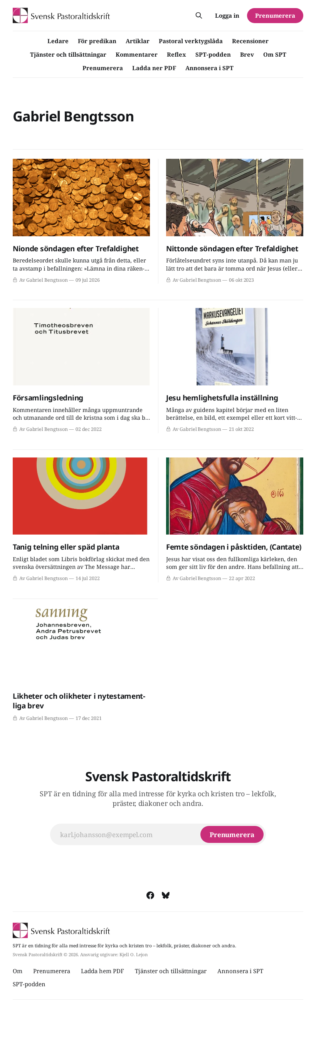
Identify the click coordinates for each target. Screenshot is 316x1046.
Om (17, 971)
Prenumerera (102, 68)
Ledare (58, 41)
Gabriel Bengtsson (73, 116)
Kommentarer (137, 54)
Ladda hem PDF (102, 971)
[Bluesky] (166, 895)
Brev (247, 54)
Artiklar (138, 41)
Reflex (176, 54)
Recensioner (250, 41)
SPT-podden (213, 54)
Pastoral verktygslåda (191, 41)
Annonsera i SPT (209, 68)
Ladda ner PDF (154, 68)
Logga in (227, 15)
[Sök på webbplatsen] (199, 15)
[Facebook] (150, 895)
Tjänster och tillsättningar (68, 54)
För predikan (97, 41)
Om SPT (274, 54)
